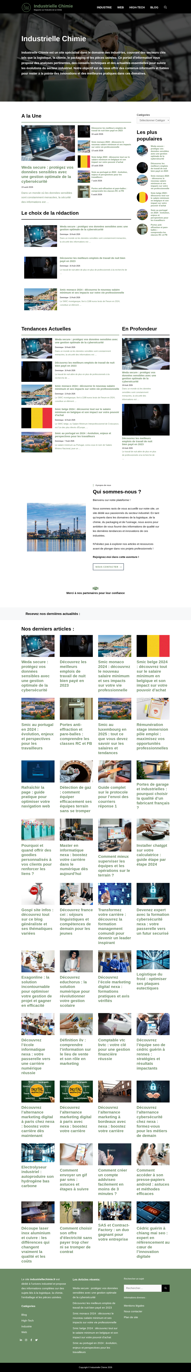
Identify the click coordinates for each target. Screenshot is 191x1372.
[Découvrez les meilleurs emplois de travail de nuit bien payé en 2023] (76, 654)
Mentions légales (134, 1305)
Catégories (143, 114)
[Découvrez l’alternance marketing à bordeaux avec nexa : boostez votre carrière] (114, 1100)
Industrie (104, 7)
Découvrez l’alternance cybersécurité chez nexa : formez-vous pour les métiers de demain (152, 1121)
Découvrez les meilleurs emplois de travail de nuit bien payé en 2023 (108, 129)
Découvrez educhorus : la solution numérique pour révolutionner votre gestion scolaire (75, 991)
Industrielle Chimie (53, 6)
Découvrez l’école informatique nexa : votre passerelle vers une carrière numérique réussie (35, 1056)
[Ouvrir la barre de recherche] (165, 7)
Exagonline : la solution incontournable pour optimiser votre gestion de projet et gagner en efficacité (36, 991)
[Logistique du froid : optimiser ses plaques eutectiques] (153, 966)
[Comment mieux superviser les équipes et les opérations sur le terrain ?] (114, 849)
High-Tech (137, 7)
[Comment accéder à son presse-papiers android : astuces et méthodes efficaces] (153, 1162)
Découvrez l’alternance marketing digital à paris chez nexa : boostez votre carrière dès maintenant (37, 1121)
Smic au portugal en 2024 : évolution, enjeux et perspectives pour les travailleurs (109, 174)
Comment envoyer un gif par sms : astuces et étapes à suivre (74, 1179)
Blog (154, 7)
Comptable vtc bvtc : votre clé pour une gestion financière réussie (114, 1049)
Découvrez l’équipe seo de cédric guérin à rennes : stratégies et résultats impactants (151, 1054)
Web (120, 7)
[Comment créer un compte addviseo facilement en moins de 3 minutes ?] (114, 1162)
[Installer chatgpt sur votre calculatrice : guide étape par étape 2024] (153, 838)
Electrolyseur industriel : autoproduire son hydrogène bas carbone (37, 1176)
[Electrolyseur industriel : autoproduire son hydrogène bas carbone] (38, 1159)
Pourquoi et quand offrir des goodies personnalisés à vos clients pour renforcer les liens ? (36, 859)
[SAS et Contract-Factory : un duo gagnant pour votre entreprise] (114, 1217)
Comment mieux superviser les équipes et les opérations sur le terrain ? (114, 865)
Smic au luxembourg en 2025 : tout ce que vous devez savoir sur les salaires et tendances (113, 738)
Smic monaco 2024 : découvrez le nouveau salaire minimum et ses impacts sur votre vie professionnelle (111, 144)
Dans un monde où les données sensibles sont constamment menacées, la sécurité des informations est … (46, 197)
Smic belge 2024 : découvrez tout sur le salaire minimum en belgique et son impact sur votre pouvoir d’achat (110, 159)
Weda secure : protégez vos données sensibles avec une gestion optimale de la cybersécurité (94, 228)
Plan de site (131, 1317)
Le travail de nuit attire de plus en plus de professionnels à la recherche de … (139, 455)
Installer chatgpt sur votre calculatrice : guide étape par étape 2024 (152, 854)
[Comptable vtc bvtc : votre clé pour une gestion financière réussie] (114, 1032)
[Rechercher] (166, 1288)
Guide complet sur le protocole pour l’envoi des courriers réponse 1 (113, 796)
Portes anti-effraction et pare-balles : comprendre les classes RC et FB (109, 189)
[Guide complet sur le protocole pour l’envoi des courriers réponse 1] (114, 780)
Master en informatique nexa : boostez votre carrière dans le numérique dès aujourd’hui (74, 859)
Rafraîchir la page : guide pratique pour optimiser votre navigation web (35, 796)
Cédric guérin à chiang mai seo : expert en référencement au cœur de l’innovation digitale (153, 1242)
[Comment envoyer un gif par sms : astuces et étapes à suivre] (76, 1162)
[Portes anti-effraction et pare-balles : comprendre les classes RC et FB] (76, 717)
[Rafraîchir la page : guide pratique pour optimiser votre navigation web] (38, 780)
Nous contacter (133, 1311)
